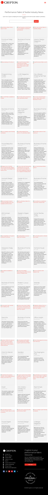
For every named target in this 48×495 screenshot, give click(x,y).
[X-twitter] (17, 471)
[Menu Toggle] (45, 2)
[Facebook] (4, 471)
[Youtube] (9, 471)
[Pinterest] (12, 471)
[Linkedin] (15, 471)
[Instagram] (6, 471)
